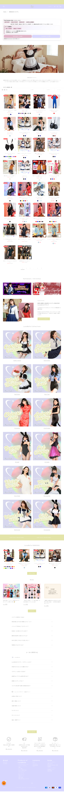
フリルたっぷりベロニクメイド (54, 153)
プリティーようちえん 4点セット (39, 239)
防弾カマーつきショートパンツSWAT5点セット (10, 261)
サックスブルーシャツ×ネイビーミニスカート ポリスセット (39, 111)
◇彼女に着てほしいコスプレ (23, 778)
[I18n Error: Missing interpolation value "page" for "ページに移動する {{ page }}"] (41, 268)
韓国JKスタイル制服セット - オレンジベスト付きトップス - (39, 176)
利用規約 (49, 766)
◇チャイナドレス (21, 771)
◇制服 (19, 767)
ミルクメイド (24, 175)
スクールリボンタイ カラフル (10, 153)
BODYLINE (5, 762)
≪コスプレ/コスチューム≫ (23, 764)
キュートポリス (9, 132)
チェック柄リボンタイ (39, 197)
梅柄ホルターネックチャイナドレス (39, 218)
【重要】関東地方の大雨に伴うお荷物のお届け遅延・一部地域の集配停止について (32, 2)
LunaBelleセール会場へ (46, 36)
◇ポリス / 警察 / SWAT (22, 770)
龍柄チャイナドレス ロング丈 (54, 218)
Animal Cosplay (47, 428)
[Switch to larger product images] (2, 89)
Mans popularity (47, 495)
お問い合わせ (50, 763)
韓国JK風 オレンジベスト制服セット (10, 175)
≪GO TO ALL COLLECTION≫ (10, 537)
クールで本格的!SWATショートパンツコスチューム (10, 240)
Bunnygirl (17, 462)
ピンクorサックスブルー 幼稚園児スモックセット (54, 240)
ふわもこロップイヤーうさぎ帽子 (54, 197)
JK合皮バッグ (10, 197)
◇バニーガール (21, 773)
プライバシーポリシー (51, 768)
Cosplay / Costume (17, 360)
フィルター (59, 89)
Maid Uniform (17, 394)
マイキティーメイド (39, 132)
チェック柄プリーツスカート (24, 218)
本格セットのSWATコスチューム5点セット (24, 240)
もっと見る (5, 604)
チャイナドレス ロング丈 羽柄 (54, 175)
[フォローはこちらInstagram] (32, 783)
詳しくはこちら (9, 749)
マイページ (35, 763)
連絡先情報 (49, 770)
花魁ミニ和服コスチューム (39, 153)
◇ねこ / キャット (21, 774)
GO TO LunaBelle (43, 318)
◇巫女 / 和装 (20, 777)
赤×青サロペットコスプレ (54, 110)
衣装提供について (50, 769)
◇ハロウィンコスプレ (22, 765)
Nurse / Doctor (17, 495)
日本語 (49, 6)
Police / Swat (47, 394)
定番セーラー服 (24, 110)
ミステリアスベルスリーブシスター (10, 218)
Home (4, 12)
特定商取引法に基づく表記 (52, 765)
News (34, 762)
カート (34, 766)
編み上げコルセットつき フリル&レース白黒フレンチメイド (55, 564)
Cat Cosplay (46, 462)
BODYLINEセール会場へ (18, 36)
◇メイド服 (20, 768)
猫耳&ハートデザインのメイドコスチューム (25, 154)
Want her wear (17, 529)
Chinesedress (17, 428)
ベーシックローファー (54, 132)
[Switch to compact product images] (6, 89)
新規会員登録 (35, 765)
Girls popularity (47, 529)
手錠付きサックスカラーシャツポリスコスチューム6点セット (24, 564)
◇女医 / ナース (21, 775)
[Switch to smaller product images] (4, 89)
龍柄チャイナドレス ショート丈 (24, 197)
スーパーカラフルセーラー (9, 563)
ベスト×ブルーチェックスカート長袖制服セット (9, 111)
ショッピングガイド (51, 762)
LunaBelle (5, 763)
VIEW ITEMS (32, 573)
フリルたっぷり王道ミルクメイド (24, 132)
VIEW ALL (32, 610)
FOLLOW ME (32, 731)
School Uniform (47, 360)
